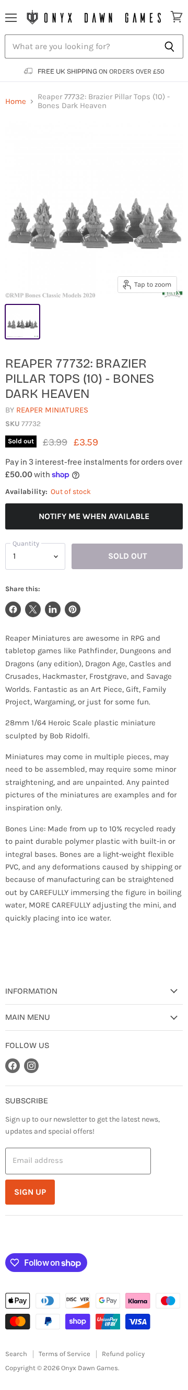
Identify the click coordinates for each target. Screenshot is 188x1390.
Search (16, 1354)
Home (15, 101)
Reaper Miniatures (52, 410)
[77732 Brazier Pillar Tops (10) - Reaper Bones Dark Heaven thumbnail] (22, 321)
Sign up (30, 1192)
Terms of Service (64, 1354)
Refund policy (123, 1354)
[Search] (169, 46)
